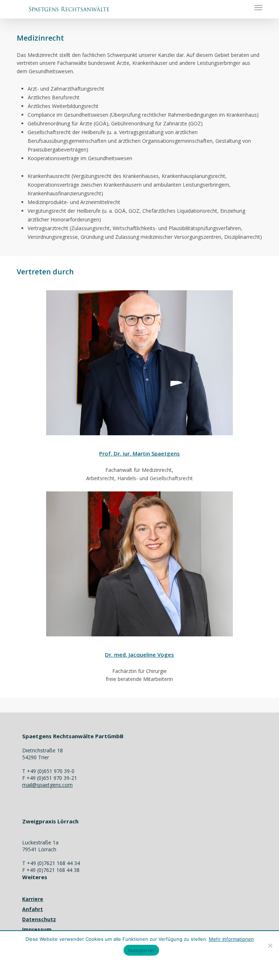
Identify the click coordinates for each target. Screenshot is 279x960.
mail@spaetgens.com (47, 784)
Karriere (32, 898)
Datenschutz (39, 919)
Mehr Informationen (231, 939)
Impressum (37, 929)
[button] (258, 7)
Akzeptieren (141, 950)
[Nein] (270, 945)
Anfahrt (32, 909)
